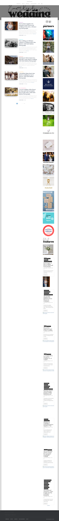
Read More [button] (45, 310)
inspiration (48, 258)
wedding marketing (46, 420)
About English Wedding (34, 3)
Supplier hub (27, 3)
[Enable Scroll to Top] (57, 519)
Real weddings (46, 294)
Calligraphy (45, 449)
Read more (34, 33)
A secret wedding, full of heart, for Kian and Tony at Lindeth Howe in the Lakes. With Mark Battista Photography (27, 92)
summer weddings (46, 487)
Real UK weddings (46, 293)
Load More (48, 505)
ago (24, 35)
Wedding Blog (18, 3)
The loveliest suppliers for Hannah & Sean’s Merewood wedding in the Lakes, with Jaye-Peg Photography (28, 26)
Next (24, 103)
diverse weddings (46, 383)
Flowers (45, 258)
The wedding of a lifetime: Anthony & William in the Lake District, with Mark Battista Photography (27, 43)
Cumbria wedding (21, 22)
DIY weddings (46, 384)
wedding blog (50, 294)
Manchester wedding (46, 386)
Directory (23, 3)
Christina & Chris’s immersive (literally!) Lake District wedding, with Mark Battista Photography (28, 59)
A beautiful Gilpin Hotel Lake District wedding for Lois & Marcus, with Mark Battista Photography (27, 76)
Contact (39, 3)
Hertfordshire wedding (47, 481)
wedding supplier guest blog (47, 261)
